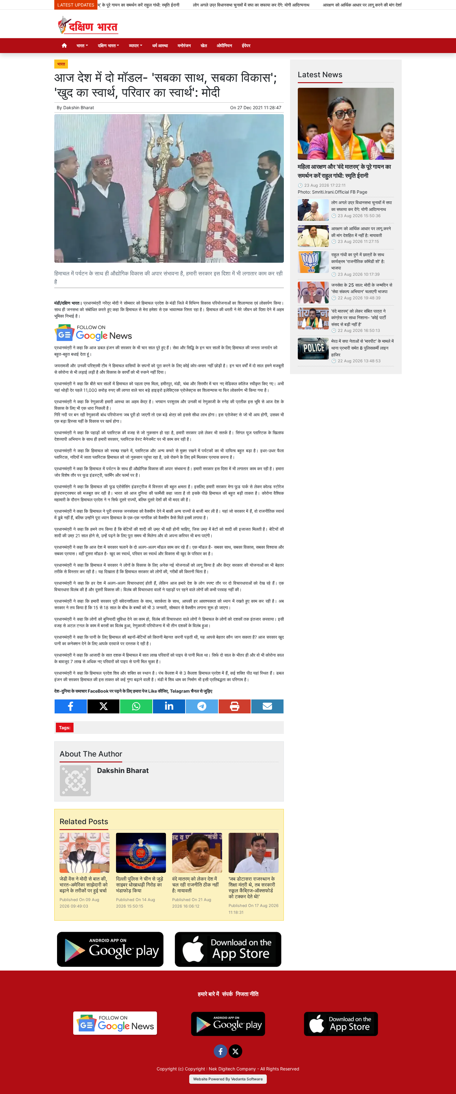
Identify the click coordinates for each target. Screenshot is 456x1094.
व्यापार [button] (134, 45)
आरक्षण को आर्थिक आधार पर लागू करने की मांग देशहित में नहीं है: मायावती (348, 4)
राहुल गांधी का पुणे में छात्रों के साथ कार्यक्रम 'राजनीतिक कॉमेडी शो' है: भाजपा (358, 261)
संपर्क (227, 994)
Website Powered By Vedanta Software (228, 1079)
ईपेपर (246, 45)
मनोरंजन (184, 45)
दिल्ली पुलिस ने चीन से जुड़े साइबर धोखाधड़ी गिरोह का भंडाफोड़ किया (139, 885)
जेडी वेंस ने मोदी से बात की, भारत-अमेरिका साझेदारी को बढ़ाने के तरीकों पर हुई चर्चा (84, 885)
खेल (204, 45)
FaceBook (99, 691)
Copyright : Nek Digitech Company (220, 1068)
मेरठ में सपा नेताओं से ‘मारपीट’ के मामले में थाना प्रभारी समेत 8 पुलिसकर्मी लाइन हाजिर (362, 347)
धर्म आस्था (160, 45)
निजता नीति (247, 994)
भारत (61, 64)
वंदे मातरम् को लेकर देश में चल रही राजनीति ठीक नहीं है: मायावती (195, 885)
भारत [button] (80, 45)
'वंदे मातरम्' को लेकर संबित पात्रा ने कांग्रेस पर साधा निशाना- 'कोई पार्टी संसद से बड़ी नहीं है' (358, 317)
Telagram (180, 691)
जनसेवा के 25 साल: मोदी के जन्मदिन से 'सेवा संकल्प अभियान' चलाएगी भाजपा (361, 288)
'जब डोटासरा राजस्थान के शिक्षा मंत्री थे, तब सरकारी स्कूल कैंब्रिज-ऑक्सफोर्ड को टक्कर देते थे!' (252, 888)
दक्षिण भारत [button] (107, 45)
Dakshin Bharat (78, 107)
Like (152, 691)
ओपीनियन (224, 45)
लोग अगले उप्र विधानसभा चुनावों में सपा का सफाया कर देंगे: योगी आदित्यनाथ (221, 4)
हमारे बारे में (208, 994)
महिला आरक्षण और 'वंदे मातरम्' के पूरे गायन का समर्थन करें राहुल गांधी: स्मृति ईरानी (344, 171)
